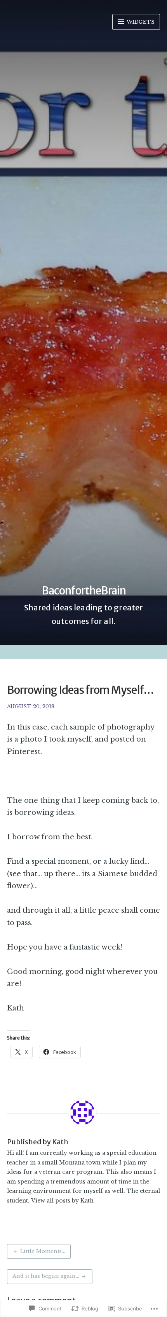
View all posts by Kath (62, 1200)
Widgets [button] (140, 22)
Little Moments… (42, 1251)
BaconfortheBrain (84, 591)
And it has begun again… (45, 1276)
